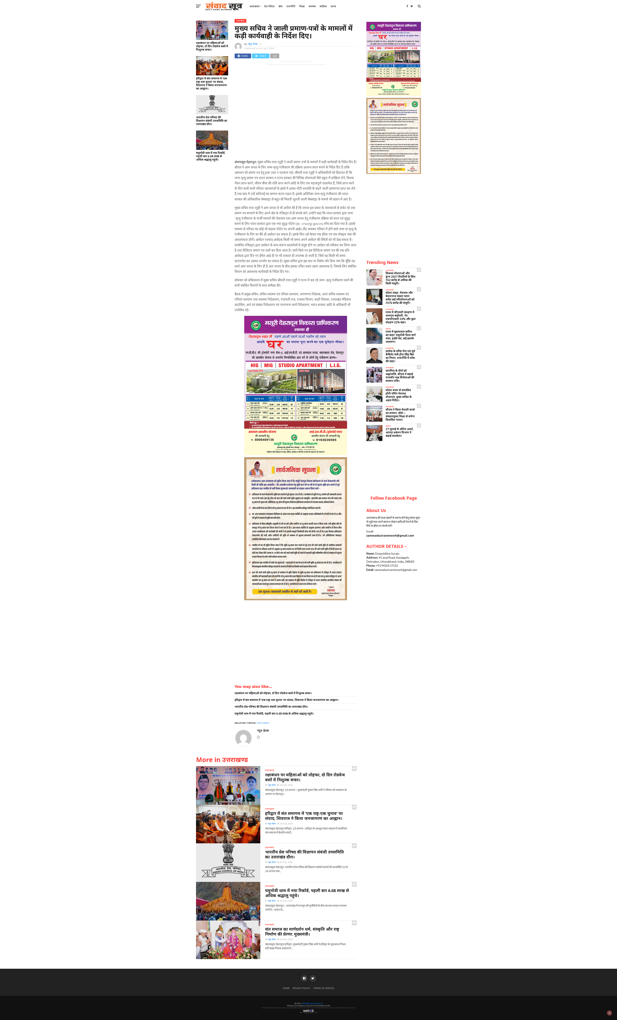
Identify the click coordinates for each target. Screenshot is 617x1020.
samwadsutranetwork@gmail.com (390, 535)
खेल (280, 6)
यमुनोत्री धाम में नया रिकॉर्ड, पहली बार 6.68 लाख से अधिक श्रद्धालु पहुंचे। (210, 156)
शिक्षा (302, 6)
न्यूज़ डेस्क (253, 43)
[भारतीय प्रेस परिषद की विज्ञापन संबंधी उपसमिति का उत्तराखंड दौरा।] (212, 113)
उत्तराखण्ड (254, 6)
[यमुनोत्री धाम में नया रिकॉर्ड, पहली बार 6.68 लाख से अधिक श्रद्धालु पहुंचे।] (212, 148)
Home (286, 988)
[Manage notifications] (609, 1012)
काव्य (333, 6)
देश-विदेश (269, 6)
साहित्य (323, 6)
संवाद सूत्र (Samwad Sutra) (312, 1003)
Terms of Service (323, 988)
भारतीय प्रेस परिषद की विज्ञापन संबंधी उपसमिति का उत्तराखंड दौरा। (211, 121)
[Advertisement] (393, 468)
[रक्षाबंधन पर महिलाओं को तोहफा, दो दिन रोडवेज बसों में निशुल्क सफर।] (212, 39)
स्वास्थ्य (312, 6)
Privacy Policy (301, 988)
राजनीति (290, 6)
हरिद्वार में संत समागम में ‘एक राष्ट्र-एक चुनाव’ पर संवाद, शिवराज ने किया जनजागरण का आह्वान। (211, 83)
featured (263, 723)
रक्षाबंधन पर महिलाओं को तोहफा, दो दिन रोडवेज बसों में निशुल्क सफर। (212, 46)
